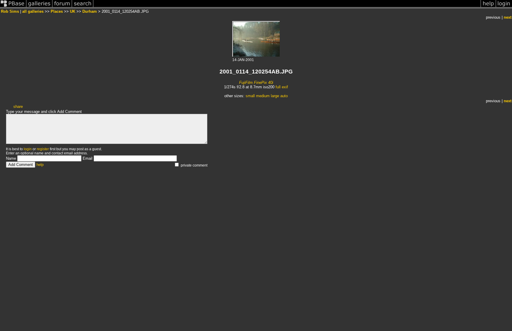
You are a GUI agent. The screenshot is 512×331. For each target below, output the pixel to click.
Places (57, 11)
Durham (89, 11)
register (43, 149)
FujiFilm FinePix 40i (256, 82)
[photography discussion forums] (62, 7)
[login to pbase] (504, 7)
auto (284, 96)
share (18, 106)
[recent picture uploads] (39, 7)
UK (72, 11)
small (250, 96)
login (28, 149)
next (507, 17)
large (275, 96)
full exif (282, 87)
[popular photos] (287, 7)
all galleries (33, 11)
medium (263, 96)
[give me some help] (488, 7)
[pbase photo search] (82, 7)
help (40, 164)
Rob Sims (10, 11)
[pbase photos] (13, 7)
